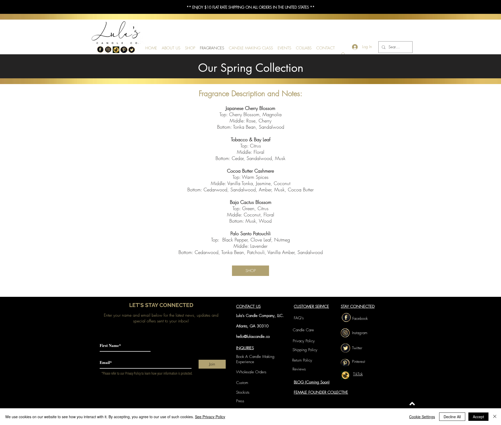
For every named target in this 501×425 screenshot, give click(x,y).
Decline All (452, 416)
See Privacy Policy (210, 416)
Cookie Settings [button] (422, 416)
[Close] (495, 416)
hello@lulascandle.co (253, 336)
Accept (478, 416)
